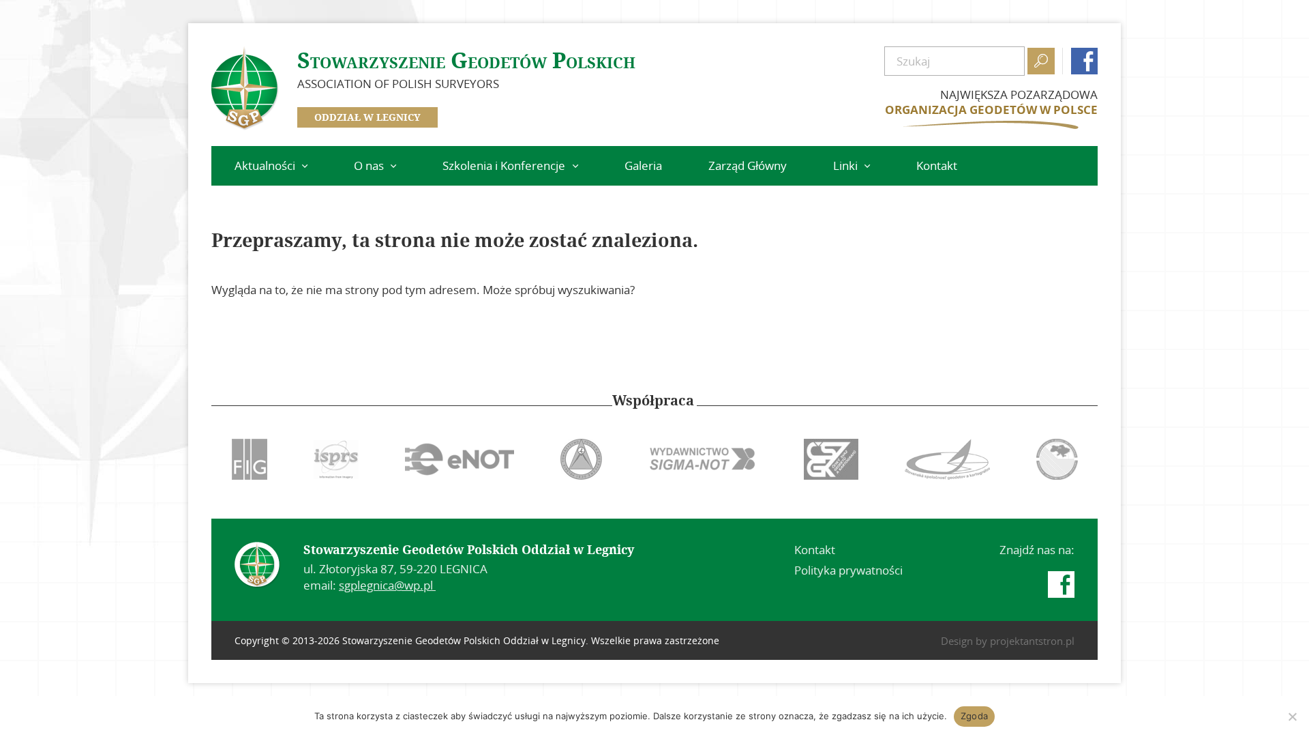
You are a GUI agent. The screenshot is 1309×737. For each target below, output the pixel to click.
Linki (845, 165)
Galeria (643, 165)
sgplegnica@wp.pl (387, 585)
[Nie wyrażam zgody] (1292, 716)
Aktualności (265, 165)
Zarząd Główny (747, 165)
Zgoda (974, 715)
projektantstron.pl (1032, 641)
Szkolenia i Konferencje (503, 165)
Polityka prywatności (848, 570)
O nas (369, 165)
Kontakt (936, 165)
